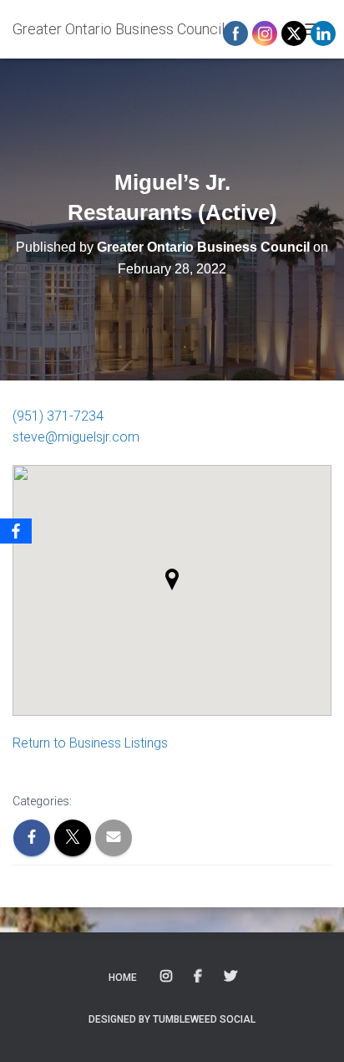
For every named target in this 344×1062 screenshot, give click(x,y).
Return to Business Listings (90, 743)
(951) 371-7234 (58, 416)
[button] (172, 579)
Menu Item (167, 976)
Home (123, 977)
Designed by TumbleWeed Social (172, 1019)
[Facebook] (16, 531)
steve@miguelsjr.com (76, 437)
